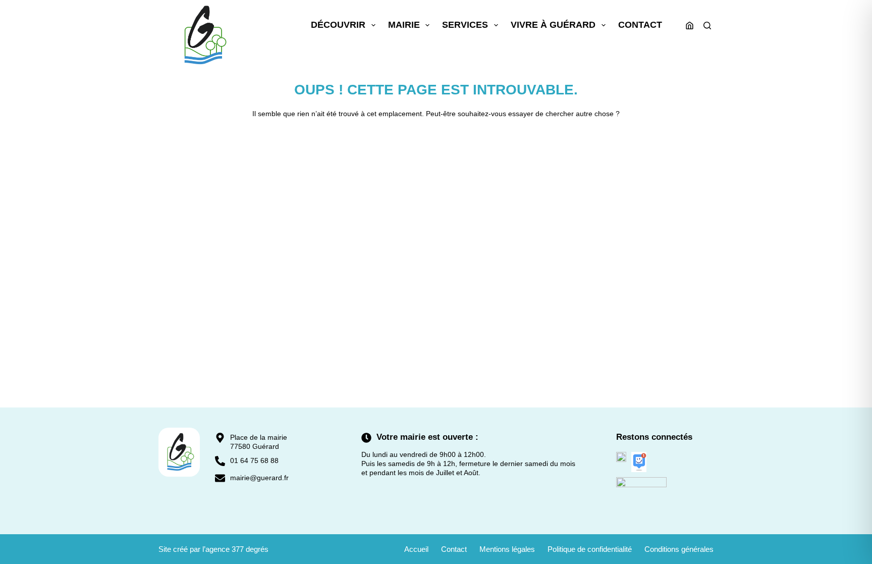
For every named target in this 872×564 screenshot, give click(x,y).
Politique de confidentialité (590, 549)
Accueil (416, 549)
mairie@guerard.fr (259, 478)
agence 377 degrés (236, 549)
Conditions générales (679, 549)
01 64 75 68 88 (254, 460)
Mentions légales (507, 549)
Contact (640, 25)
